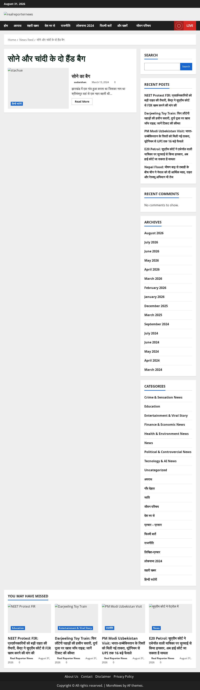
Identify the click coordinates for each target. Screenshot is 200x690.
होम (6, 25)
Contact (87, 676)
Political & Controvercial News (167, 452)
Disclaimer (103, 676)
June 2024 (151, 342)
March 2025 (153, 315)
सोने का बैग (38, 88)
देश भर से (50, 25)
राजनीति (65, 25)
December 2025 (156, 306)
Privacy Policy (124, 676)
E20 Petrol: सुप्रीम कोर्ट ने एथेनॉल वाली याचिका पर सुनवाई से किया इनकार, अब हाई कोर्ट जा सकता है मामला (168, 154)
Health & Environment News (166, 434)
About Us (71, 676)
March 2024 (153, 369)
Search (151, 55)
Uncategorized (155, 470)
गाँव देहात (149, 488)
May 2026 (151, 260)
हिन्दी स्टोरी (17, 103)
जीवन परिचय (143, 25)
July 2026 (151, 242)
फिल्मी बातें (106, 25)
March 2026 (153, 278)
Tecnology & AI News (160, 461)
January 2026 (154, 297)
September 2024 (156, 324)
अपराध (17, 25)
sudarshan (80, 82)
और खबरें (122, 25)
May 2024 (151, 351)
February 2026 (155, 288)
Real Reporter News (21, 658)
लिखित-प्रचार (152, 552)
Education (152, 406)
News (148, 443)
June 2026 (151, 251)
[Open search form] (170, 25)
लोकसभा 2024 (85, 25)
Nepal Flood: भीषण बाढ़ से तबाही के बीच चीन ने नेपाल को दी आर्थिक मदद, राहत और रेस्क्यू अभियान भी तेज (168, 172)
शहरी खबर (33, 25)
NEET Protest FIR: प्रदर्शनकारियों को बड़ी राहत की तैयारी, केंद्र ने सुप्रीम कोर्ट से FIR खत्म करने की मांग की (168, 100)
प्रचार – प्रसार (153, 525)
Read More (83, 102)
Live (190, 25)
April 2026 (152, 269)
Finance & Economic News (164, 424)
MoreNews (114, 685)
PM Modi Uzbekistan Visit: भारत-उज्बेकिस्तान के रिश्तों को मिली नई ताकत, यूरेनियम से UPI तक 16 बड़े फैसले (168, 136)
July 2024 (151, 333)
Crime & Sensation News (163, 397)
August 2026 (153, 233)
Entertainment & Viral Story (166, 415)
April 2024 (152, 360)
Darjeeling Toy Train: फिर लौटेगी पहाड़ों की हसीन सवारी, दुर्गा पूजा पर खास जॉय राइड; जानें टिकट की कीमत (167, 118)
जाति (147, 497)
